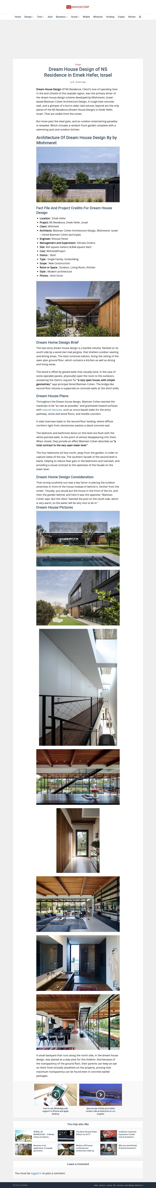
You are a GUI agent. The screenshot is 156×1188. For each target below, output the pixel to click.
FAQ (114, 1185)
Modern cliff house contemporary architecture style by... (85, 1148)
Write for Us (139, 1185)
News (96, 1185)
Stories (132, 16)
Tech (39, 16)
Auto (50, 16)
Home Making (129, 1185)
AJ (73, 82)
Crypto (121, 16)
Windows (98, 16)
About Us (102, 1185)
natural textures (52, 409)
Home (18, 16)
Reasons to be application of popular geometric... (43, 1148)
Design (28, 16)
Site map (120, 1185)
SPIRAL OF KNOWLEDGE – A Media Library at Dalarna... (43, 1134)
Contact (109, 1185)
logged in (36, 1173)
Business (61, 16)
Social (74, 16)
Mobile (86, 16)
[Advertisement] (78, 39)
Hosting (110, 16)
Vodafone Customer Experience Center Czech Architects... (127, 1134)
